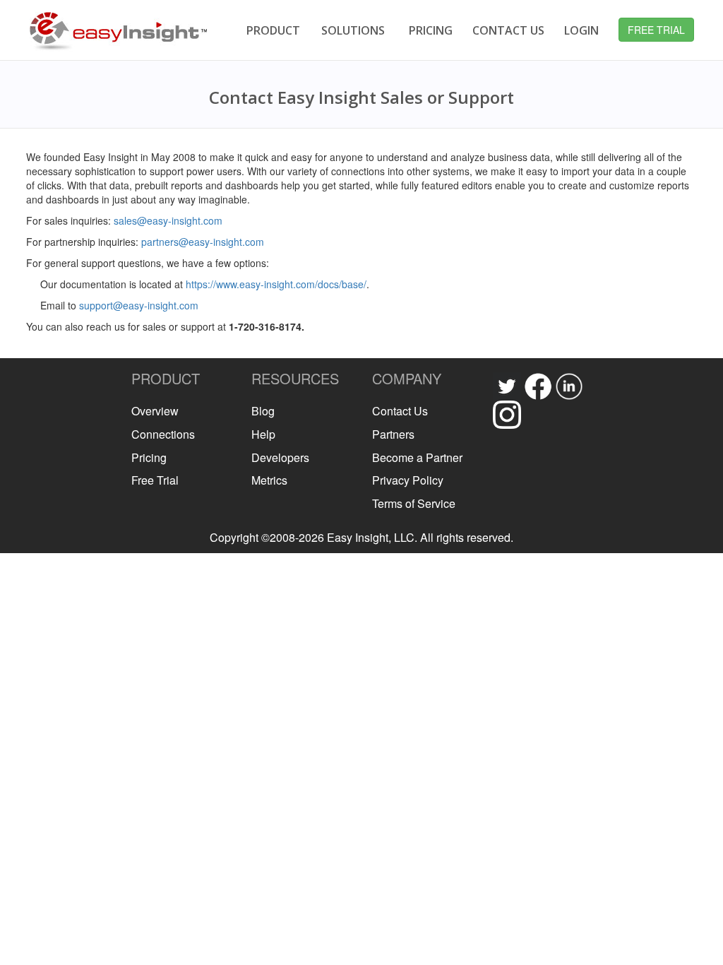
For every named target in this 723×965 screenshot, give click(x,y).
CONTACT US (508, 30)
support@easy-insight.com (138, 305)
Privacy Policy (407, 480)
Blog (263, 411)
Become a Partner (417, 457)
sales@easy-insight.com (168, 220)
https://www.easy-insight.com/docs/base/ (276, 284)
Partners (393, 434)
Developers (280, 457)
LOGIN (581, 30)
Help (263, 434)
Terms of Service (413, 503)
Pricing (149, 457)
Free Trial (155, 480)
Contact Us (400, 411)
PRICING (431, 30)
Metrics (269, 480)
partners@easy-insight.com (202, 242)
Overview (155, 411)
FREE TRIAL (656, 30)
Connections (163, 434)
